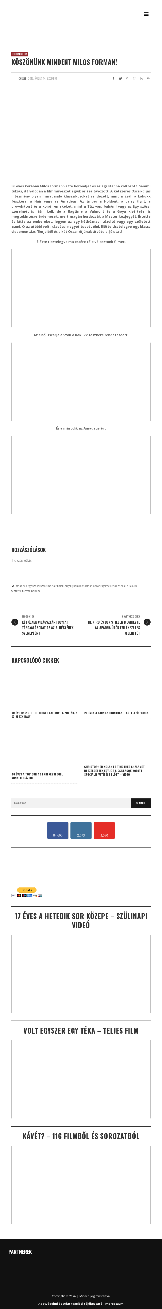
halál (60, 586)
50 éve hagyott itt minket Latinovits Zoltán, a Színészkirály (44, 714)
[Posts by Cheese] (13, 78)
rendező (115, 586)
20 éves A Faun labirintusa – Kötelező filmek (116, 712)
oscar (96, 586)
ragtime (105, 586)
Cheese (22, 78)
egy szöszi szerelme (39, 586)
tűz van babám (31, 591)
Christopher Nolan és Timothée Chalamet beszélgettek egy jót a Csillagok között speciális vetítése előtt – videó (114, 770)
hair (54, 586)
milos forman (84, 586)
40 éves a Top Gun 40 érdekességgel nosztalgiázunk (37, 776)
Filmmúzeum (19, 54)
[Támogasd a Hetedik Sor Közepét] (81, 36)
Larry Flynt (69, 586)
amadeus (21, 586)
